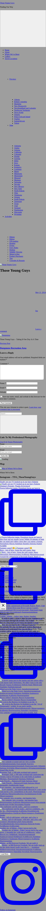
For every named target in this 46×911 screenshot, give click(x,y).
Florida (16, 156)
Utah (16, 206)
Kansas (17, 165)
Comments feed (10, 580)
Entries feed (9, 578)
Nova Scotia (18, 112)
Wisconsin (18, 212)
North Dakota (19, 191)
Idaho (16, 161)
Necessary (6, 642)
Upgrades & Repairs (17, 261)
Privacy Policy (5, 591)
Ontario (17, 115)
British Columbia (20, 102)
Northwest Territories (22, 110)
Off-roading (13, 241)
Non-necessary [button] (5, 655)
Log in (7, 576)
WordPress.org (10, 582)
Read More (15, 602)
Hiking (12, 237)
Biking (12, 239)
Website (3, 392)
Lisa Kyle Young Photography (11, 442)
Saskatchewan (19, 121)
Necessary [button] (4, 640)
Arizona (17, 150)
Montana (17, 180)
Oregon (17, 197)
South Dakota (19, 199)
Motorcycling (14, 254)
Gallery (7, 56)
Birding (12, 250)
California (18, 152)
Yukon (16, 123)
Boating (12, 243)
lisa (36, 311)
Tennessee (18, 201)
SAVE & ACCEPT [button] (7, 670)
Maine (16, 171)
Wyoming (17, 214)
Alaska (16, 148)
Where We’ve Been (12, 54)
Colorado (17, 154)
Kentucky (17, 167)
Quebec (17, 119)
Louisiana (17, 169)
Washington (18, 210)
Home (7, 50)
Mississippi (18, 176)
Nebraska (17, 182)
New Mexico (19, 186)
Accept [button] (2, 602)
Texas (16, 204)
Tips (11, 258)
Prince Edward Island (22, 117)
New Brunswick (20, 106)
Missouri (17, 178)
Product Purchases (16, 256)
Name (3, 383)
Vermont (17, 208)
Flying (11, 246)
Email (3, 388)
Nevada (17, 184)
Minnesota (18, 174)
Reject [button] (8, 602)
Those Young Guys (7, 3)
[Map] (11, 469)
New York (18, 189)
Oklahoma (18, 195)
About (7, 52)
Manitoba (17, 104)
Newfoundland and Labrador (25, 108)
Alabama (17, 146)
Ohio (16, 193)
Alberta (17, 100)
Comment (4, 364)
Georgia (17, 159)
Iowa (16, 163)
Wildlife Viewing (15, 252)
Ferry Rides (13, 248)
